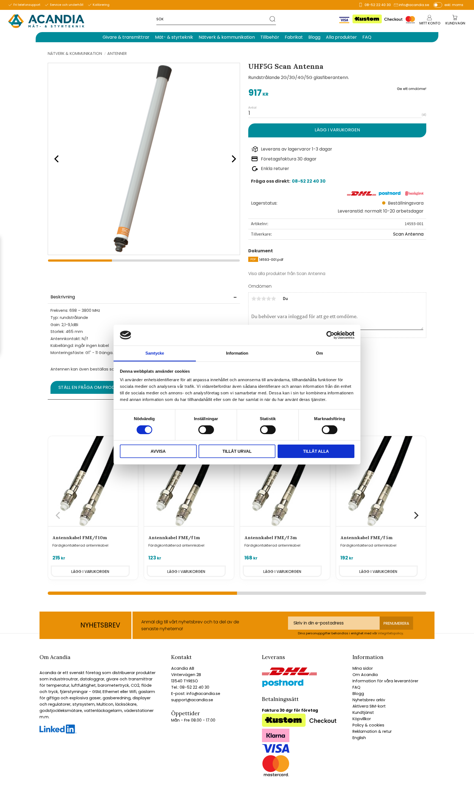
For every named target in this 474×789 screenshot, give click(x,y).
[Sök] (273, 19)
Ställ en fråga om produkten (93, 387)
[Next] (232, 159)
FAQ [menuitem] (366, 37)
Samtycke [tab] (154, 353)
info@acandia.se (414, 4)
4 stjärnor (268, 298)
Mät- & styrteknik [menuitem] (174, 37)
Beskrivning (62, 297)
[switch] (206, 429)
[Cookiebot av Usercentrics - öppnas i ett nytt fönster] (330, 335)
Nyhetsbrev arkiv (368, 700)
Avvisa (158, 451)
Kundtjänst (363, 712)
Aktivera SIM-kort (369, 706)
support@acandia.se (192, 700)
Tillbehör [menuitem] (269, 37)
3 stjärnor (263, 298)
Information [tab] (237, 353)
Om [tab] (319, 353)
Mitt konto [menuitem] (430, 23)
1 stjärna (253, 298)
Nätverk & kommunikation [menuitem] (227, 37)
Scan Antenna (408, 234)
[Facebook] (58, 732)
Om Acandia (365, 674)
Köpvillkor (361, 719)
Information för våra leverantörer (385, 681)
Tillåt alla (316, 451)
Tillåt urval (237, 451)
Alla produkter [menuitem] (341, 37)
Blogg (358, 693)
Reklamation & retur (372, 731)
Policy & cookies (368, 725)
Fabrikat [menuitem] (294, 37)
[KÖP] (337, 130)
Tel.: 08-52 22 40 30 (190, 687)
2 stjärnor (258, 298)
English (359, 737)
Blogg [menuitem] (314, 37)
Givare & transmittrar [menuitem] (126, 37)
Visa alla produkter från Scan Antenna (286, 273)
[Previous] (56, 159)
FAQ (356, 687)
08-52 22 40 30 (378, 4)
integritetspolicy (390, 633)
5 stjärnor (273, 298)
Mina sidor (362, 668)
